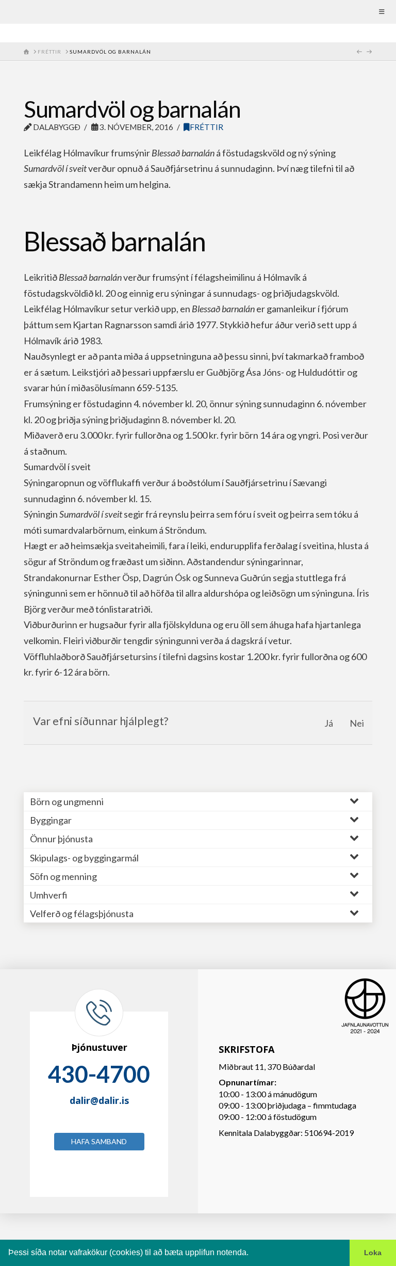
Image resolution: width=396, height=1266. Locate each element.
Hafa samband (99, 1141)
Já (328, 723)
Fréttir (206, 127)
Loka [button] (373, 1252)
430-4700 (99, 1074)
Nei (357, 723)
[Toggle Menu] (198, 12)
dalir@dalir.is (99, 1100)
